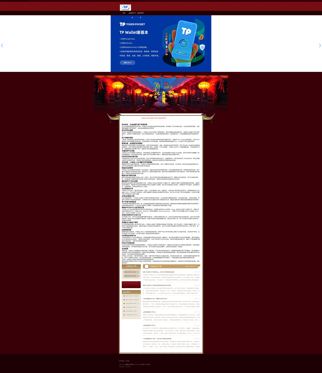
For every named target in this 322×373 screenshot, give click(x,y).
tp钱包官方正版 (131, 272)
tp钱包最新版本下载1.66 (132, 307)
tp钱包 (127, 361)
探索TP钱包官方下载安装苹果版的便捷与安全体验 (157, 285)
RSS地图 (142, 364)
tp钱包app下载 (193, 266)
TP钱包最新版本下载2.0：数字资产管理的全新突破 (157, 338)
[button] (320, 45)
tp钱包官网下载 (131, 276)
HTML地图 (147, 364)
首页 (124, 13)
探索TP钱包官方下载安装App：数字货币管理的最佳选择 (158, 272)
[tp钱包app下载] (125, 8)
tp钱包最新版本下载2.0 (131, 311)
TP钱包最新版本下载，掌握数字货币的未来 (155, 298)
